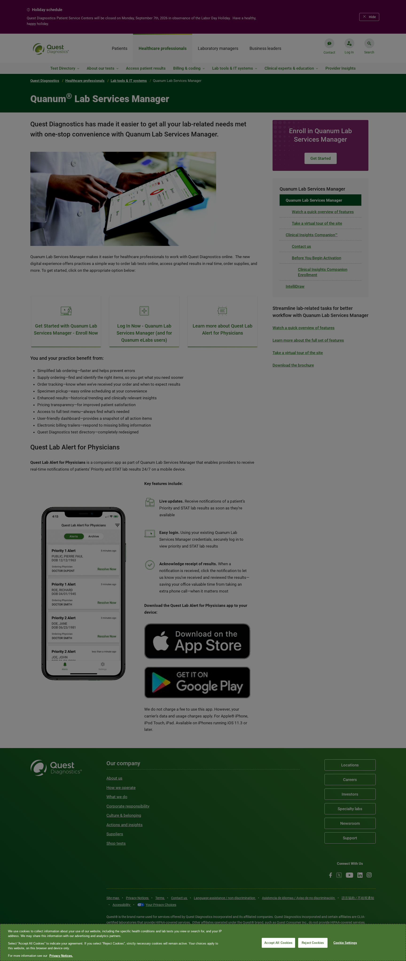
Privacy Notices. (61, 955)
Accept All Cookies (278, 943)
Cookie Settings (345, 943)
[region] (203, 942)
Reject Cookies (313, 943)
